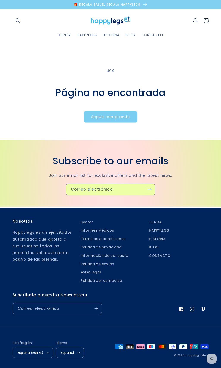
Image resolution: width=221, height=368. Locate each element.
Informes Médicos (97, 230)
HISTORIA (157, 238)
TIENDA (155, 222)
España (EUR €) (30, 352)
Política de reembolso (101, 280)
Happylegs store (197, 355)
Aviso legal (91, 272)
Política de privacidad (101, 247)
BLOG (154, 247)
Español (67, 352)
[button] (18, 20)
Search (87, 222)
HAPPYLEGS (159, 230)
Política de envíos (97, 264)
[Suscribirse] (149, 189)
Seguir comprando (110, 116)
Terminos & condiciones (103, 238)
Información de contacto (104, 255)
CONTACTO (159, 255)
